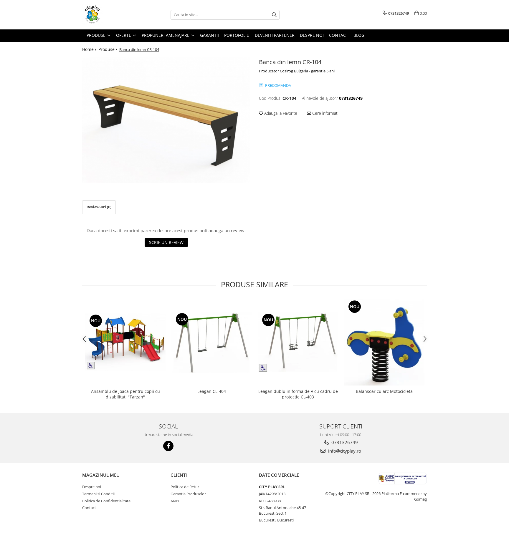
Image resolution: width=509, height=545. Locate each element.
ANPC (176, 501)
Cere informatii (325, 113)
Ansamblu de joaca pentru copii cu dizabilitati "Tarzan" (125, 394)
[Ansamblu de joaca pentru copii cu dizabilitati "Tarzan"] (125, 342)
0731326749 (344, 442)
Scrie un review (166, 242)
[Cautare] (274, 15)
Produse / (108, 49)
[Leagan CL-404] (211, 342)
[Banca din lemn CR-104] (166, 120)
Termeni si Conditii (98, 493)
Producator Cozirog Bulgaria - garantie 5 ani (297, 71)
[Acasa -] (111, 14)
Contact (89, 507)
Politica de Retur (185, 486)
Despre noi (91, 486)
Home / (89, 49)
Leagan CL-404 (211, 391)
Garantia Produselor (188, 493)
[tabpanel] (166, 120)
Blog (358, 35)
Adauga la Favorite (280, 113)
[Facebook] (168, 446)
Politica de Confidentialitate (106, 501)
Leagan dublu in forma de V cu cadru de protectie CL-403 (298, 394)
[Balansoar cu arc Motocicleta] (384, 342)
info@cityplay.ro (344, 451)
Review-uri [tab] (99, 207)
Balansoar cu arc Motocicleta (384, 391)
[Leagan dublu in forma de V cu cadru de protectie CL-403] (298, 342)
